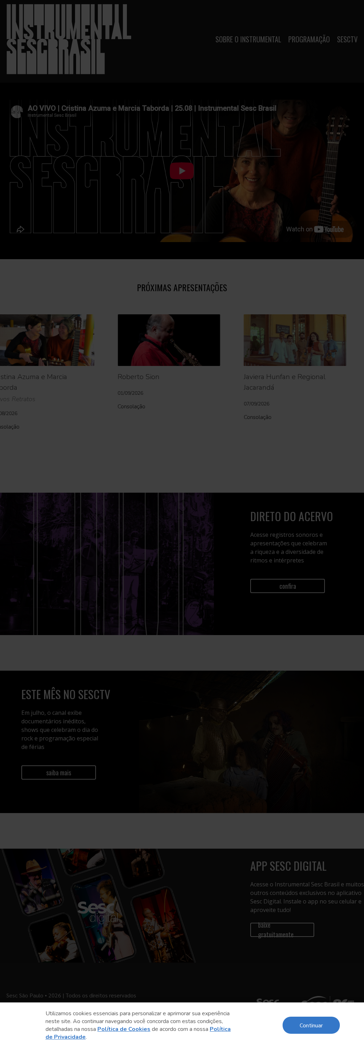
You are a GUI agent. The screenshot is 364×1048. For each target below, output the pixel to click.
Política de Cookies (123, 1029)
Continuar (311, 1025)
